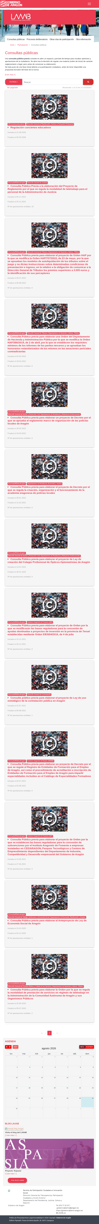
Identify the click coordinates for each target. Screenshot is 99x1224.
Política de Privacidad (16, 1218)
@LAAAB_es (61, 1213)
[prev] (6, 1047)
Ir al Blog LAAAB (17, 1180)
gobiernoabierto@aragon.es (68, 1208)
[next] (10, 1047)
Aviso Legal (29, 1218)
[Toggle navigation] (89, 3)
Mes (82, 1047)
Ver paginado (12, 87)
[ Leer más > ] (10, 1135)
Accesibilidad (38, 1218)
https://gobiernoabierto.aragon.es (69, 1210)
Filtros (13, 82)
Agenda (89, 1047)
